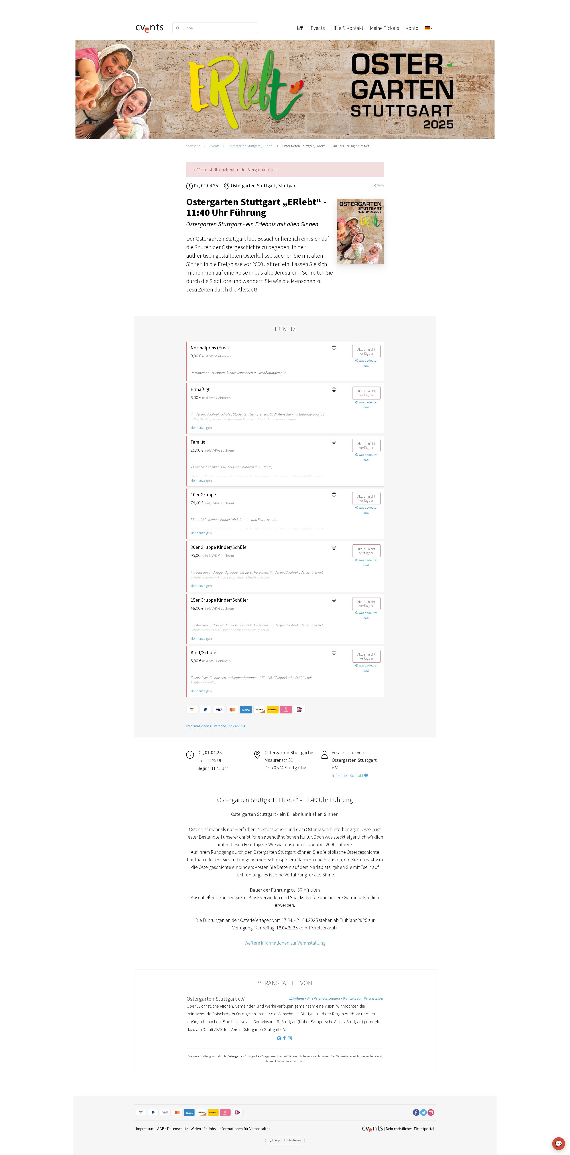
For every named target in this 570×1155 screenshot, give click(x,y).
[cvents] (151, 27)
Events (214, 146)
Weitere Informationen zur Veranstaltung (284, 943)
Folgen (298, 998)
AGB (160, 1128)
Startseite (193, 146)
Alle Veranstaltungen (323, 998)
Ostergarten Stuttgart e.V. (216, 998)
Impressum (145, 1128)
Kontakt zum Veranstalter (363, 998)
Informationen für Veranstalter (244, 1128)
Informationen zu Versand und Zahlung (216, 726)
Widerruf (198, 1128)
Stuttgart (294, 767)
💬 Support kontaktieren (285, 1140)
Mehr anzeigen (201, 427)
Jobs (212, 1128)
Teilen (380, 185)
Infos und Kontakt (348, 775)
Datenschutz (177, 1128)
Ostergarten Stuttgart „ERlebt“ (251, 146)
